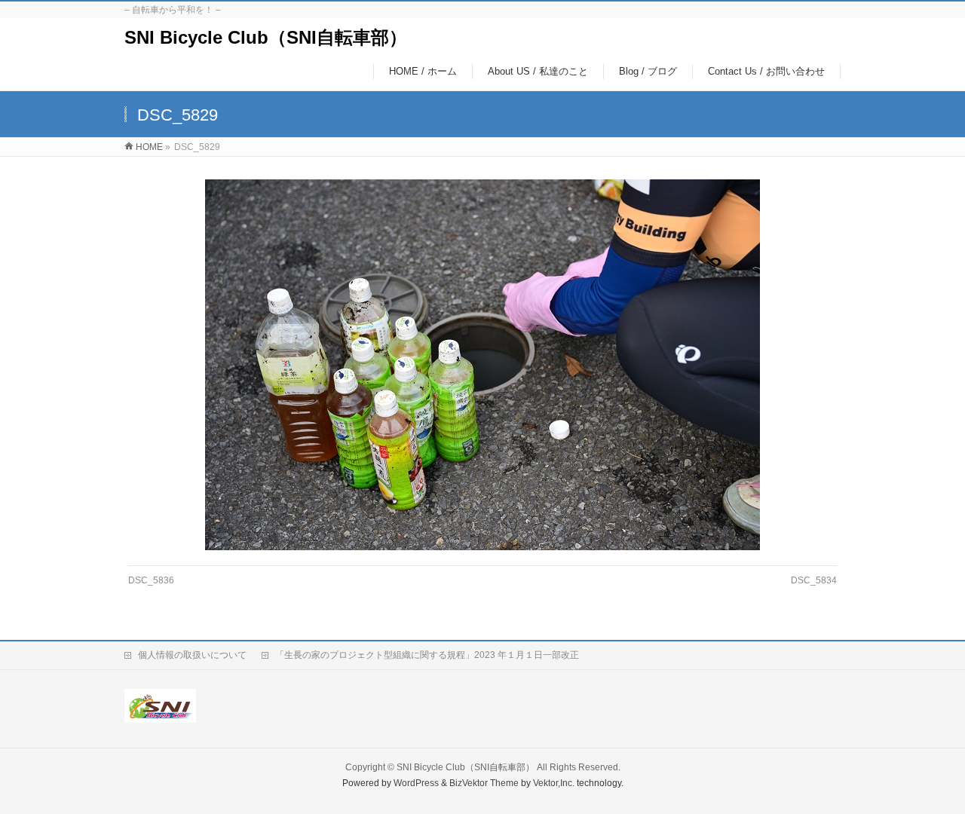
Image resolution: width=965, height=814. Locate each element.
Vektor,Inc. (553, 783)
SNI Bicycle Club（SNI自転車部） (265, 37)
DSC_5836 (151, 580)
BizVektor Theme (484, 783)
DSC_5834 (814, 580)
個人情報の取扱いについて (192, 655)
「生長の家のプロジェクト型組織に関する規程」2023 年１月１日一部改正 (427, 655)
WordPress (416, 783)
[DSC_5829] (483, 364)
